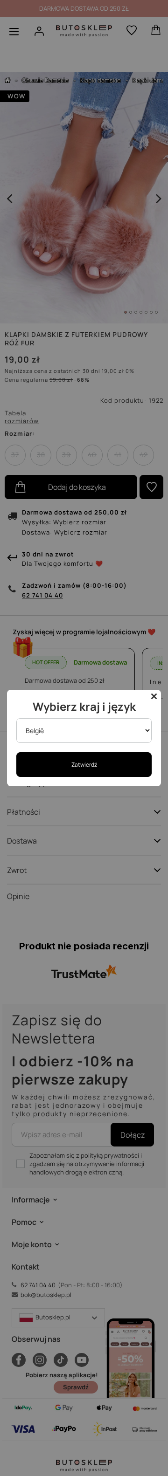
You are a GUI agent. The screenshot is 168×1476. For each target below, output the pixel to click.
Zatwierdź (84, 765)
